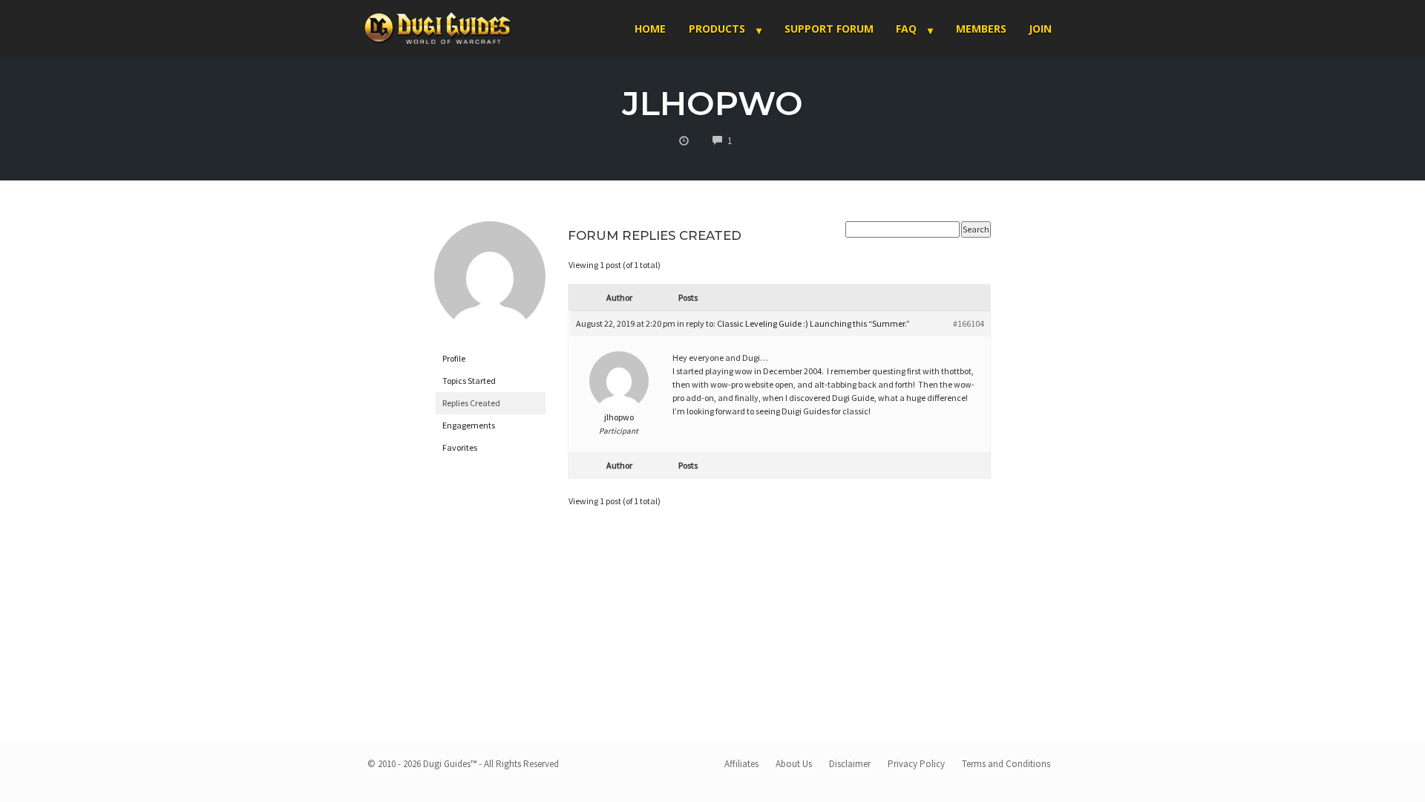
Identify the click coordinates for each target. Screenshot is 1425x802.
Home (650, 29)
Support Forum (829, 29)
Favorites (459, 447)
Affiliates (741, 763)
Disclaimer (850, 763)
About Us (794, 763)
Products (717, 29)
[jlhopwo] (490, 283)
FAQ (906, 29)
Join (1040, 29)
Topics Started (469, 380)
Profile (453, 358)
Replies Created (471, 402)
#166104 (968, 323)
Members (981, 29)
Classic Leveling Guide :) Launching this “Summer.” (813, 323)
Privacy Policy (916, 763)
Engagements (468, 425)
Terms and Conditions (1006, 763)
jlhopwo (712, 102)
